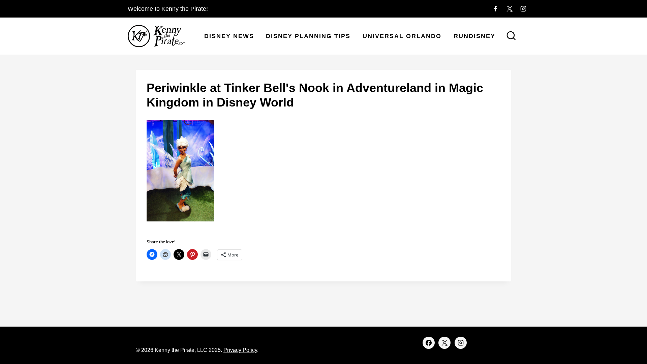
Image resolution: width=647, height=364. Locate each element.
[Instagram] (523, 9)
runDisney (474, 36)
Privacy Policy (240, 350)
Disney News (229, 36)
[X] (509, 9)
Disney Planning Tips (308, 36)
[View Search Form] (511, 36)
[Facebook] (495, 9)
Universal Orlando (402, 36)
